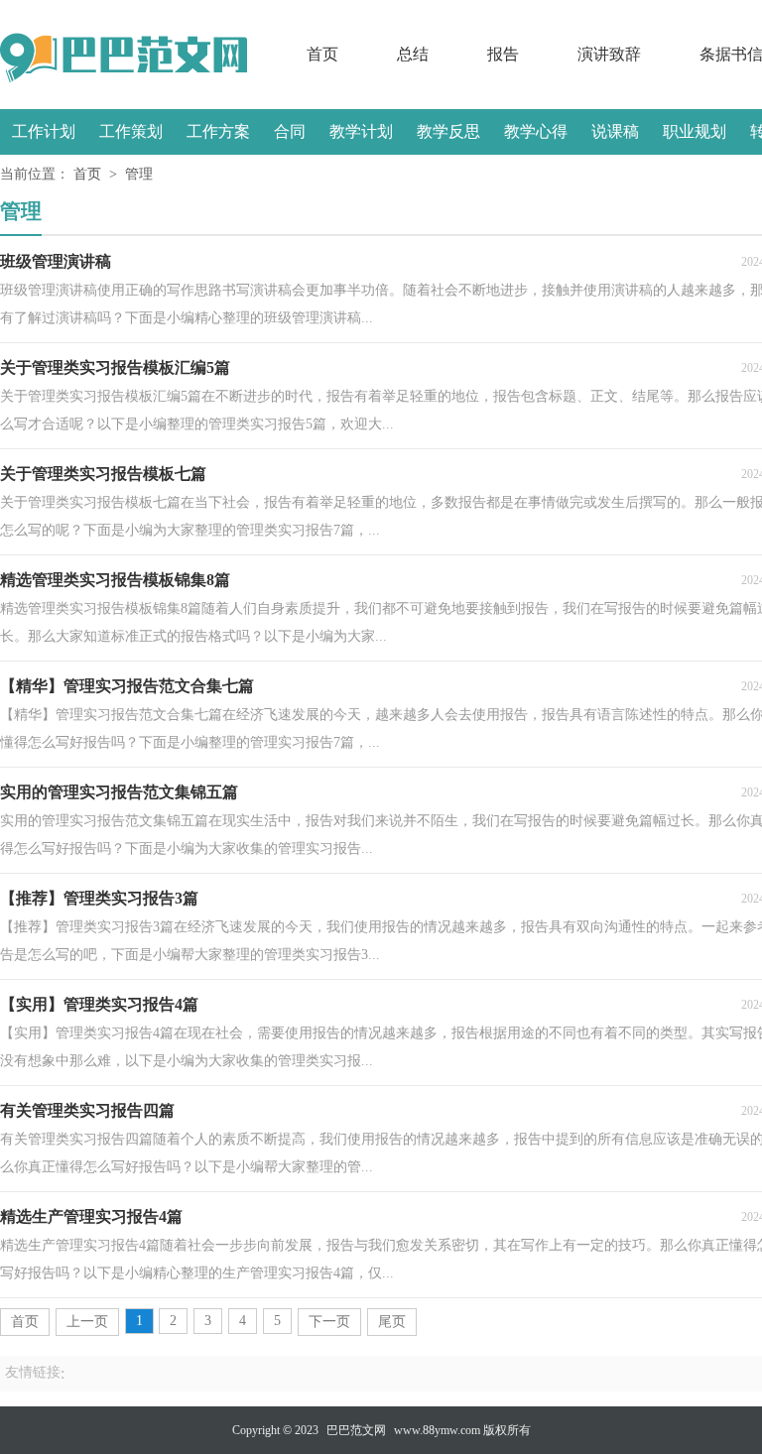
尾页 (392, 1321)
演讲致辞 (609, 54)
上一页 (87, 1321)
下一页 (329, 1321)
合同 (290, 131)
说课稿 (615, 131)
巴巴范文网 (356, 1430)
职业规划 (694, 131)
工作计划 (43, 131)
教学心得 (536, 131)
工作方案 (218, 131)
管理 (139, 174)
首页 (322, 54)
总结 (413, 54)
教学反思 (448, 131)
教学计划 (361, 131)
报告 (503, 54)
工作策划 (131, 131)
